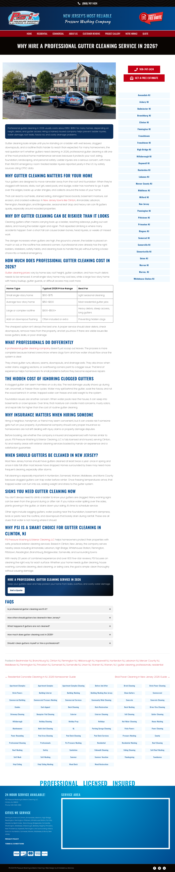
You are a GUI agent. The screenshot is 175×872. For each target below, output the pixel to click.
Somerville (46, 823)
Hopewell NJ (102, 660)
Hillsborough (27, 826)
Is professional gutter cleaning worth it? (27, 609)
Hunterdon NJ (117, 660)
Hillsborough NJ (86, 660)
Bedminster (17, 823)
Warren (30, 831)
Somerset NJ (58, 664)
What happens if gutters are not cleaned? (28, 626)
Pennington (29, 829)
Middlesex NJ (12, 664)
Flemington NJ (69, 660)
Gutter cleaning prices (17, 272)
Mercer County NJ (149, 660)
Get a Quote (16, 590)
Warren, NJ (110, 664)
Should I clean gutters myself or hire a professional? (33, 643)
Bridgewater (37, 823)
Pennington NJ (28, 664)
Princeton (49, 826)
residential (157, 664)
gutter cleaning (126, 664)
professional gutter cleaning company (28, 348)
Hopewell (21, 829)
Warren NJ (97, 664)
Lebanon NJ (132, 660)
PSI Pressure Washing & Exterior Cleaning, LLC (30, 539)
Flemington (18, 820)
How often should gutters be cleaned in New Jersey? (33, 617)
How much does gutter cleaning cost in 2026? (30, 634)
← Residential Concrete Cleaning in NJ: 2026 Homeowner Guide (40, 676)
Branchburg (27, 823)
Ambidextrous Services (65, 868)
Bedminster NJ (24, 660)
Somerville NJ (73, 664)
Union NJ (86, 664)
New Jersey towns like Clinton (59, 200)
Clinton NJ (55, 660)
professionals (143, 664)
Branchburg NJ (41, 660)
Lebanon (38, 817)
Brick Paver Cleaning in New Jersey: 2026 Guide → (142, 676)
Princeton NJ (43, 664)
